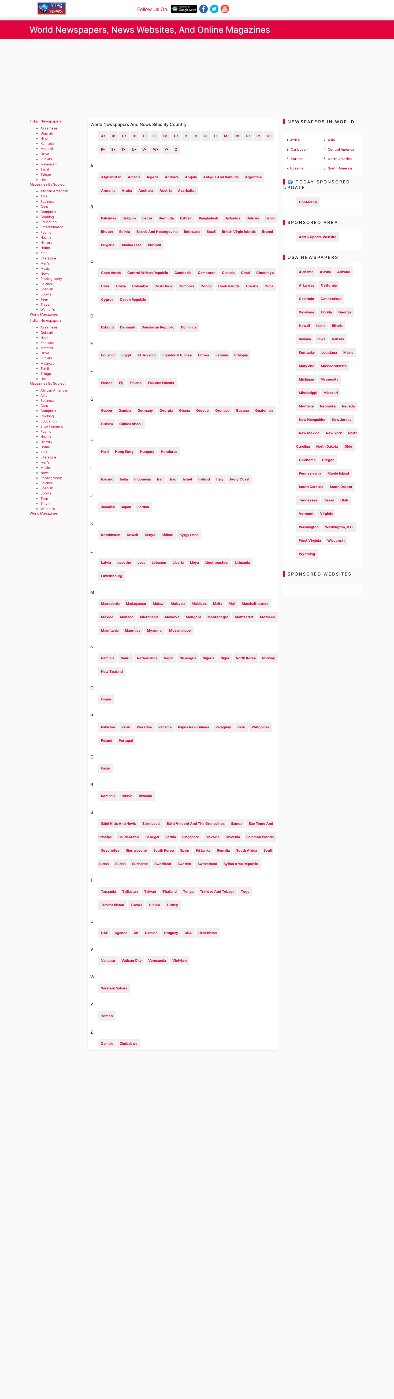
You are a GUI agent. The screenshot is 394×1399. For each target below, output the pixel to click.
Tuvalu (136, 905)
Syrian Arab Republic (241, 864)
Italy (220, 479)
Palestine (144, 727)
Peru (241, 727)
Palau (125, 727)
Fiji (121, 383)
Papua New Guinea (193, 727)
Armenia (108, 191)
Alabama (306, 272)
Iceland (107, 479)
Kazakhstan (110, 535)
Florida (326, 312)
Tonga (188, 892)
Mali (232, 604)
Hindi (44, 138)
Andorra (172, 177)
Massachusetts (334, 366)
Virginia (326, 514)
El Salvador (147, 355)
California (329, 285)
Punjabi (46, 159)
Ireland (204, 479)
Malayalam (48, 164)
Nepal (168, 658)
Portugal (126, 741)
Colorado (306, 299)
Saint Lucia (151, 824)
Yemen (107, 1016)
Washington (309, 527)
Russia (127, 796)
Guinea (107, 424)
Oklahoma (307, 460)
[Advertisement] (197, 79)
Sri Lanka (203, 850)
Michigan (306, 379)
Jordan (143, 507)
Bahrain (186, 218)
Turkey (172, 905)
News (45, 274)
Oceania (296, 168)
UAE (104, 933)
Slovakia (212, 837)
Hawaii (304, 326)
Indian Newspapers (46, 121)
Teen (44, 299)
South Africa (246, 850)
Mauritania (109, 630)
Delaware (306, 312)
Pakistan (108, 727)
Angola (191, 177)
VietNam (179, 961)
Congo (206, 286)
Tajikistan (130, 892)
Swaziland (162, 864)
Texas (329, 500)
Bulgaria (107, 245)
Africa (295, 140)
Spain (184, 850)
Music (45, 268)
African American (54, 191)
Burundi (154, 245)
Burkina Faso (131, 245)
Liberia (178, 563)
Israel (187, 479)
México (107, 617)
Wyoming (307, 554)
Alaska (325, 272)
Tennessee (308, 500)
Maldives (199, 604)
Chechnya (265, 273)
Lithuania (242, 563)
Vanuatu (108, 961)
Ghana (184, 411)
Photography (51, 279)
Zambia (107, 1044)
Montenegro (217, 617)
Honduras (169, 452)
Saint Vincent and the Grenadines (196, 824)
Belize (147, 218)
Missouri (331, 393)
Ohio (348, 446)
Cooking (47, 217)
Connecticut (331, 299)
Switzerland (207, 864)
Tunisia (154, 905)
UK (136, 933)
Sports (45, 294)
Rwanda (145, 796)
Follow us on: (153, 9)
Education (48, 222)
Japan (126, 507)
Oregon (328, 460)
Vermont (306, 514)
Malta (217, 604)
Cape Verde (111, 273)
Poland (106, 741)
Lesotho (124, 563)
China (121, 286)
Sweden (184, 864)
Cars (44, 207)
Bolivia (124, 232)
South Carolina (311, 487)
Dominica (188, 327)
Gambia (124, 411)
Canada (228, 273)
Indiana (305, 339)
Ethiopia (241, 355)
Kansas (338, 339)
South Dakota (341, 487)
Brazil (211, 232)
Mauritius (132, 630)
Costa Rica (163, 286)
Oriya (44, 154)
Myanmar (155, 630)
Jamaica (108, 507)
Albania (134, 177)
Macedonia (110, 604)
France (107, 383)
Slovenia (233, 837)
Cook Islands (229, 286)
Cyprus (107, 300)
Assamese (48, 128)
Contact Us (308, 202)
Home (45, 248)
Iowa (321, 339)
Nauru (126, 658)
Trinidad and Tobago (217, 892)
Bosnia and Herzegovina (156, 232)
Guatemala (264, 411)
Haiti (105, 452)
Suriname (140, 864)
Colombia (140, 286)
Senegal (152, 837)
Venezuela (157, 961)
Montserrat (244, 617)
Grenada (222, 411)
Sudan (120, 864)
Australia (145, 191)
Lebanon (159, 563)
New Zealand (112, 672)
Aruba (127, 191)
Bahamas (108, 218)
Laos (141, 563)
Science (46, 284)
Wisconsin (336, 540)
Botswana (192, 232)
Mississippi (308, 393)
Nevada (348, 406)
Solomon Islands (260, 837)
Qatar (105, 768)
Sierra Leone (136, 850)
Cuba (269, 286)
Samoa (236, 824)
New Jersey (342, 420)
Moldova (172, 617)
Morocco (267, 617)
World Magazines (44, 314)
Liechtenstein (216, 563)
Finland (136, 383)
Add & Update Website (317, 237)
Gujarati (46, 133)
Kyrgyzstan (189, 535)
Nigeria (208, 658)
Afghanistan (111, 177)
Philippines (261, 727)
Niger (225, 658)
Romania (108, 796)
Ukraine (151, 933)
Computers (49, 212)
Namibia (107, 658)
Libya (194, 563)
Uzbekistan (207, 933)
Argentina (253, 177)
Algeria (152, 177)
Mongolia (193, 617)
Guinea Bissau (131, 424)
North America (340, 159)
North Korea (246, 658)
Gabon (106, 411)
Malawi (158, 604)
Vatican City (131, 961)
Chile (105, 286)
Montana (306, 406)
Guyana (242, 411)
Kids (43, 253)
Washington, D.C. (339, 527)
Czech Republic (133, 300)
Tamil (44, 169)
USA (188, 933)
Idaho (321, 326)
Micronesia (149, 617)
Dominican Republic (158, 327)
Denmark (127, 327)
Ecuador (108, 355)
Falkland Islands (161, 383)
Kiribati (167, 535)
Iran (160, 479)
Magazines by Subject (48, 184)
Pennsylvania (310, 473)
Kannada (47, 144)
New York (334, 433)
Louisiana (329, 352)
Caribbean (299, 149)
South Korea (163, 850)
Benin (270, 218)
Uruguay (171, 933)
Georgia (166, 411)
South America (340, 168)
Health (45, 238)
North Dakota (327, 446)
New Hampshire (312, 420)
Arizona (343, 272)
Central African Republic (147, 273)
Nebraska (328, 406)
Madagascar (136, 604)
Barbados (232, 218)
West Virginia (310, 540)
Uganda (121, 933)
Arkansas (306, 285)
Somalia (223, 850)
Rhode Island (338, 473)
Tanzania (108, 892)
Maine (348, 352)
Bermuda (166, 218)
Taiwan (150, 892)
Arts (43, 196)
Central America (341, 149)
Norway (268, 658)
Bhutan (107, 232)
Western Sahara (114, 988)
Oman (106, 699)
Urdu (44, 180)
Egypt (126, 355)
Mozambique (180, 630)
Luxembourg (111, 576)
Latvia (106, 563)
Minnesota (329, 379)
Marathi (46, 149)
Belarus (253, 218)
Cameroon (206, 273)
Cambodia (182, 273)
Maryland (306, 366)
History (46, 243)
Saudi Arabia (128, 837)
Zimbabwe (128, 1044)
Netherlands (147, 658)
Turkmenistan (112, 905)
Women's (47, 310)
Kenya (150, 535)
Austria (165, 191)
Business (47, 202)
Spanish (46, 289)
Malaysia (178, 604)
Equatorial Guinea (177, 355)
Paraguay (223, 727)
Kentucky (307, 352)
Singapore (190, 837)
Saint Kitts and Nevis (118, 824)
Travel (45, 304)
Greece (202, 411)
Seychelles (110, 850)
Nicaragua (188, 658)
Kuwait (132, 535)
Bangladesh (208, 218)
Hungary (147, 452)
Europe (297, 159)
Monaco (126, 617)
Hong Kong (124, 452)
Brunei (267, 232)
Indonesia (142, 479)
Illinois (337, 326)
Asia (331, 140)
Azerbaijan (187, 191)
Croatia (252, 286)
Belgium (129, 218)
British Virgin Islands (239, 232)
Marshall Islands (255, 604)
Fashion (46, 232)
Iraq (173, 479)
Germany (145, 411)
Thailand (169, 892)
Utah (344, 500)
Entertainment (51, 227)
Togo (245, 892)
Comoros (186, 286)
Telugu (45, 174)
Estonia (221, 355)
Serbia (170, 837)
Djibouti (107, 327)
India (124, 479)
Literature (48, 258)
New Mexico (309, 433)
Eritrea (203, 355)
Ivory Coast (240, 479)
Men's (45, 263)
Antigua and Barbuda (221, 177)
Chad (245, 273)
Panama (165, 727)
